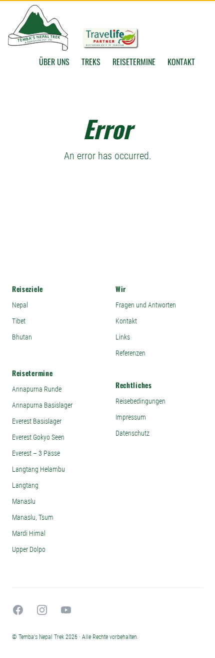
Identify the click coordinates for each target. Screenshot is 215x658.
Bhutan (22, 337)
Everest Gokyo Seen (38, 437)
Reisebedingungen (141, 401)
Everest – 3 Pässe (36, 453)
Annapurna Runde (37, 389)
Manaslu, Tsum (33, 517)
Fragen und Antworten (146, 305)
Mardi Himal (29, 533)
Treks (91, 62)
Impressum (131, 417)
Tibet (19, 321)
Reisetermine (134, 62)
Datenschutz (133, 433)
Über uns (54, 62)
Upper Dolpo (29, 549)
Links (123, 337)
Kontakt (181, 62)
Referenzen (131, 353)
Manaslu (24, 501)
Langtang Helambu (38, 469)
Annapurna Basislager (42, 405)
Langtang (25, 485)
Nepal (20, 305)
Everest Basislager (37, 421)
